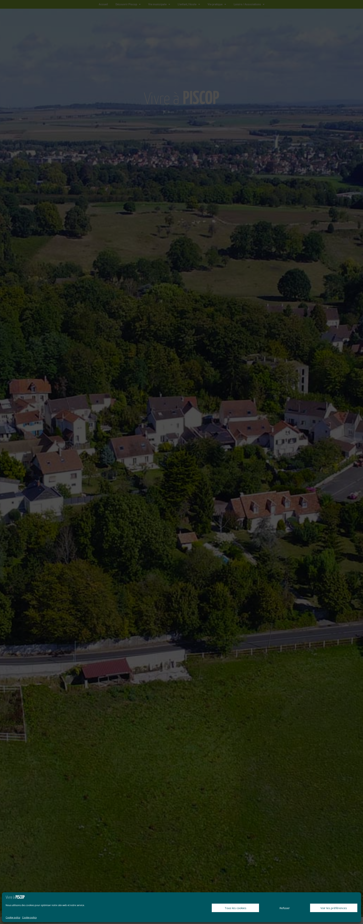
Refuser (284, 908)
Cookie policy (13, 917)
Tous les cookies (235, 908)
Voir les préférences (333, 908)
